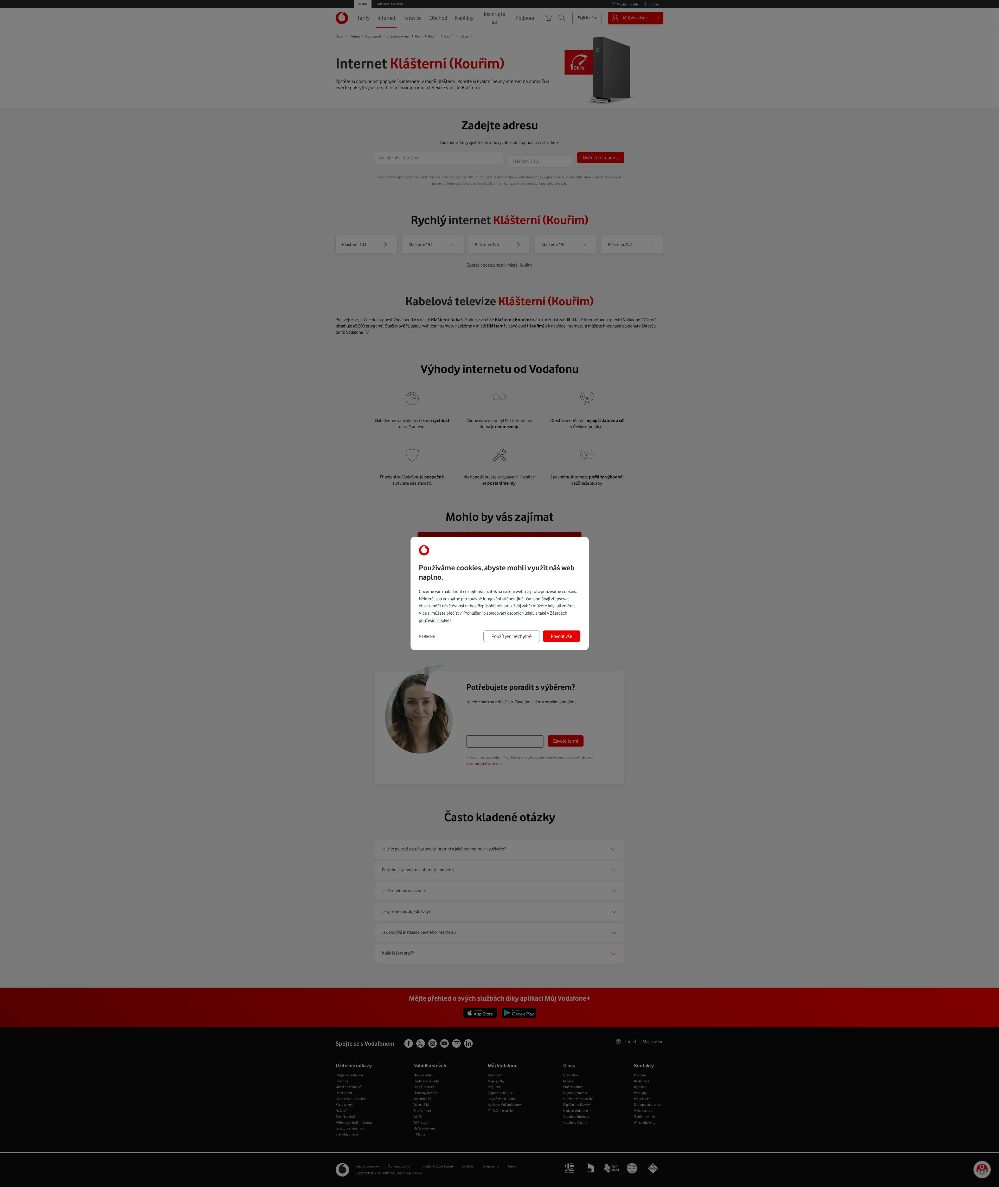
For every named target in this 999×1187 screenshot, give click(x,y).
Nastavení (427, 636)
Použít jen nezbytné (511, 636)
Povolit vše (561, 636)
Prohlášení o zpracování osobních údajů (499, 613)
